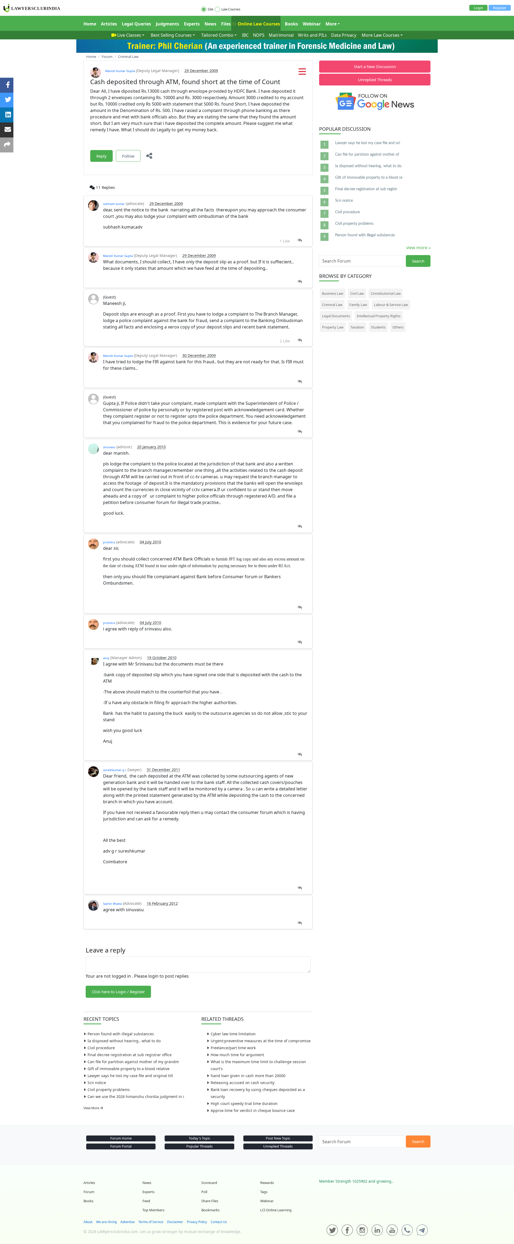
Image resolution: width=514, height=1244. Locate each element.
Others (397, 327)
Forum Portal (120, 1146)
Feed (146, 1200)
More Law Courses (380, 35)
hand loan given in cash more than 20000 (248, 1075)
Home (90, 24)
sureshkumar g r (114, 770)
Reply (101, 156)
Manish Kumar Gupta (120, 71)
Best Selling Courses (171, 35)
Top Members (153, 1210)
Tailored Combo (217, 35)
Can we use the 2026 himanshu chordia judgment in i (136, 1096)
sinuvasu (109, 447)
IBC (245, 35)
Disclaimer (175, 1222)
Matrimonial (281, 35)
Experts (192, 24)
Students (378, 327)
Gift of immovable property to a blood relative (128, 1068)
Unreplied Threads (375, 79)
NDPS (258, 35)
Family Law (358, 304)
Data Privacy (343, 35)
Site (210, 9)
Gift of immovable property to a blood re (368, 178)
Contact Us (219, 1222)
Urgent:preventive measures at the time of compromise (261, 1040)
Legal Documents (336, 315)
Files (226, 24)
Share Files (209, 1200)
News (210, 24)
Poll (204, 1191)
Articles (109, 24)
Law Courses (230, 9)
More (331, 24)
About (88, 1222)
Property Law (332, 327)
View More (92, 1108)
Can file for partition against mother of (367, 154)
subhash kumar (114, 204)
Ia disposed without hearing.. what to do (124, 1040)
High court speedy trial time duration (244, 1103)
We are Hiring (106, 1222)
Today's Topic (199, 1138)
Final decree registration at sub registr (366, 189)
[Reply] (299, 240)
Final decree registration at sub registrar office (130, 1054)
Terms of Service (150, 1222)
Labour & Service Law (391, 304)
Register (499, 7)
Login (478, 7)
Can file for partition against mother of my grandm (133, 1061)
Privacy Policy (197, 1222)
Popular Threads (199, 1146)
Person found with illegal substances (121, 1033)
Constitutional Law (386, 293)
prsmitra (109, 542)
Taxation (357, 327)
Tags (263, 1191)
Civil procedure (101, 1047)
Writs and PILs (312, 35)
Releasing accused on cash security (242, 1082)
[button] (302, 73)
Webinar (312, 24)
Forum (89, 1191)
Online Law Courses (258, 24)
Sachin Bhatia (112, 904)
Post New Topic (278, 1138)
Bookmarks (210, 1210)
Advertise (127, 1222)
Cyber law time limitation (233, 1033)
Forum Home (121, 1138)
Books (291, 24)
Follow (128, 156)
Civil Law (357, 293)
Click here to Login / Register (118, 991)
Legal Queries (136, 24)
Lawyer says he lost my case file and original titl (130, 1075)
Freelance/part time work (233, 1047)
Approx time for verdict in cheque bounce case (253, 1110)
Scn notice (97, 1082)
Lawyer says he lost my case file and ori (367, 143)
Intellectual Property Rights (378, 315)
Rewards (267, 1182)
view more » (418, 248)
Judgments (167, 24)
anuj (106, 658)
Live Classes (129, 35)
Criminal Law (332, 304)
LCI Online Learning (276, 1210)
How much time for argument (237, 1054)
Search (418, 261)
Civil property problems (109, 1089)
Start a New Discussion (375, 66)
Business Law (332, 293)
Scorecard (209, 1182)
